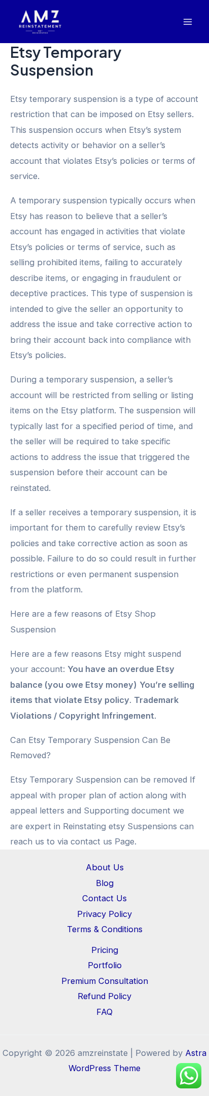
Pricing (104, 950)
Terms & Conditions (105, 929)
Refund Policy (104, 996)
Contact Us (104, 898)
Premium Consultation (104, 981)
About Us (105, 867)
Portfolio (105, 965)
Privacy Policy (104, 914)
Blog (105, 883)
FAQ (104, 1012)
